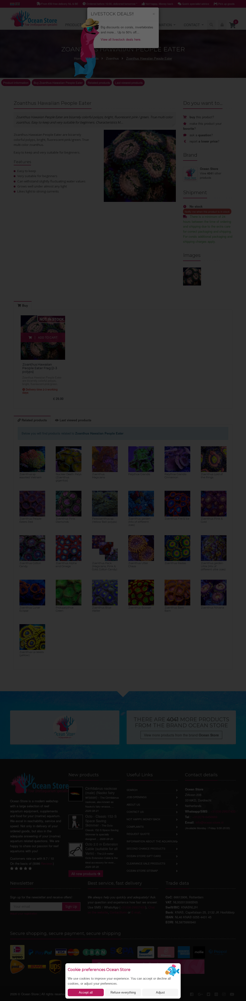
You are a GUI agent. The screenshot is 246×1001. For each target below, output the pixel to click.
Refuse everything (123, 992)
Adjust (160, 992)
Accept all (86, 992)
